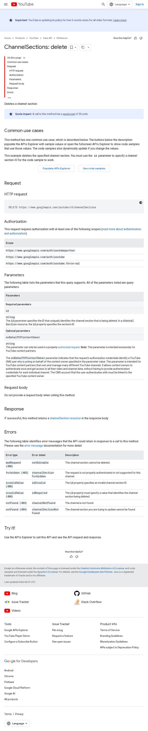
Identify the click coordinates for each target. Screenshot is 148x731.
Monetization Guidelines (114, 641)
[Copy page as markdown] (83, 47)
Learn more (120, 20)
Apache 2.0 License (47, 572)
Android (8, 670)
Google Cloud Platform (17, 687)
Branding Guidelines (111, 635)
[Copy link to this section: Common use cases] (47, 131)
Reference (62, 38)
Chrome (9, 676)
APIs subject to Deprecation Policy (119, 647)
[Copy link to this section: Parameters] (27, 275)
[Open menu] (5, 4)
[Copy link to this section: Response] (27, 409)
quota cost (69, 114)
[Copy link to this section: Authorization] (30, 222)
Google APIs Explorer (16, 630)
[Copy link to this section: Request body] (31, 388)
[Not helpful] (141, 38)
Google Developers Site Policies (95, 572)
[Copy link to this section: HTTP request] (30, 194)
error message (33, 445)
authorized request (69, 347)
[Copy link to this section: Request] (24, 183)
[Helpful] (135, 38)
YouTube (26, 4)
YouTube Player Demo (17, 635)
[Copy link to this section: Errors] (20, 432)
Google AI (9, 693)
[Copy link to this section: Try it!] (18, 528)
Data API (47, 38)
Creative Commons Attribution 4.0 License (102, 568)
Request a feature (62, 635)
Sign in (140, 4)
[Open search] (103, 4)
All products (11, 699)
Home (7, 38)
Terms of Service (110, 630)
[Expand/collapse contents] (24, 58)
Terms (8, 714)
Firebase (9, 682)
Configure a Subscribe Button (21, 641)
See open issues (61, 641)
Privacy (19, 714)
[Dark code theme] (141, 202)
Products (20, 38)
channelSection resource (65, 418)
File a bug (57, 630)
